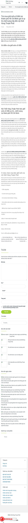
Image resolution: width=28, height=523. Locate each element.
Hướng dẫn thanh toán (7, 500)
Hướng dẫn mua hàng (7, 502)
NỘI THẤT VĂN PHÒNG (7, 479)
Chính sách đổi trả (6, 497)
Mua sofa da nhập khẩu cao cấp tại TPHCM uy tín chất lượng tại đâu (21, 239)
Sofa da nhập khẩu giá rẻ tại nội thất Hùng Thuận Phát (12, 391)
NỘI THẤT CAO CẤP (7, 474)
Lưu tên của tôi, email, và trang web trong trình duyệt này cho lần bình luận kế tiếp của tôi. (14, 307)
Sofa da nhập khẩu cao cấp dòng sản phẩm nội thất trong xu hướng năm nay (7, 239)
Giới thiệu (5, 466)
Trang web (3, 298)
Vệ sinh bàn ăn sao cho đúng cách (15, 354)
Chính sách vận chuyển (8, 495)
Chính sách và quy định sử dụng (9, 490)
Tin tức (10, 7)
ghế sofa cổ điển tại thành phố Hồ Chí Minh (16, 151)
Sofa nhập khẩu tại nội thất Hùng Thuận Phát (16, 363)
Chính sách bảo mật (7, 492)
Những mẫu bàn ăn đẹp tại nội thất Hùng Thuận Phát (18, 335)
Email (3, 290)
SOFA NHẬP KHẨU (6, 481)
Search (19, 2)
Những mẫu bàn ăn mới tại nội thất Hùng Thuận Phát (16, 340)
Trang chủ (3, 7)
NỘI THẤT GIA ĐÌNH (7, 477)
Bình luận (3, 262)
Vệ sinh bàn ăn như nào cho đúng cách (16, 347)
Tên (2, 283)
